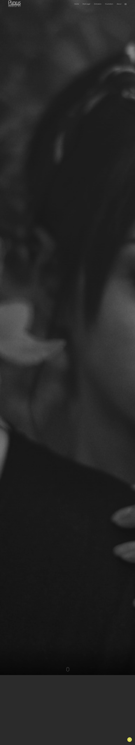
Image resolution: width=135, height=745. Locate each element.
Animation (97, 4)
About (119, 4)
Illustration (109, 4)
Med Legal (86, 4)
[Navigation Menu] (126, 4)
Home (76, 4)
